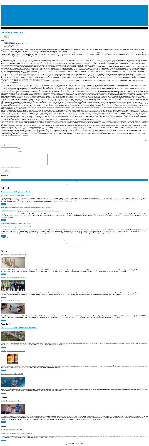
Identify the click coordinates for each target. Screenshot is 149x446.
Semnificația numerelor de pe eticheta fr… (13, 351)
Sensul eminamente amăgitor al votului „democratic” (16, 223)
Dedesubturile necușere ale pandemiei (12, 374)
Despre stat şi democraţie (12, 32)
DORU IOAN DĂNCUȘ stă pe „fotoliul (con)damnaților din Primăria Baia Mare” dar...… (27, 207)
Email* (20, 151)
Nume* (20, 148)
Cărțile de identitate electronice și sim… (12, 301)
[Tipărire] (7, 36)
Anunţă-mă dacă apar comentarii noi (12, 167)
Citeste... (3, 204)
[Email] (6, 37)
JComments (74, 181)
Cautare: (3, 237)
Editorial (12, 42)
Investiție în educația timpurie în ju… (11, 401)
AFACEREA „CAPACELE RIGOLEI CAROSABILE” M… (19, 328)
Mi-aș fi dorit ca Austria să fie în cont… (12, 429)
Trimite (3, 180)
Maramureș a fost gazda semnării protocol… (14, 277)
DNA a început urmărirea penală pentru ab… (14, 254)
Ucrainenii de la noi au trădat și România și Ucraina (16, 192)
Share (146, 140)
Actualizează (4, 175)
